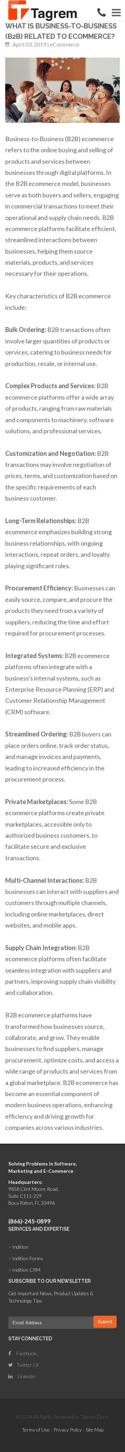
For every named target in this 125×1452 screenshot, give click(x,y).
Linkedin (26, 1376)
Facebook (25, 1353)
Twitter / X (27, 1365)
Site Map (94, 1430)
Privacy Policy (67, 1430)
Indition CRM (24, 1270)
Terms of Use (36, 1430)
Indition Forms (25, 1258)
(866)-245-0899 (29, 1221)
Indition (18, 1247)
